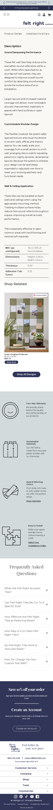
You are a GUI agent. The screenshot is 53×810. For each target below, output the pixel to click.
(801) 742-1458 (13, 758)
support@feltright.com (35, 758)
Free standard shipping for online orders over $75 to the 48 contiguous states (26, 3)
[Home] (10, 23)
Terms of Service (26, 808)
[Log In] (44, 14)
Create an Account (26, 728)
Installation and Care (37, 33)
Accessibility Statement (39, 804)
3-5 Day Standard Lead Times (26, 8)
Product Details (13, 33)
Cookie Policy (23, 804)
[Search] (39, 14)
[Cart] (49, 14)
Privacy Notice (9, 804)
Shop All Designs (26, 374)
